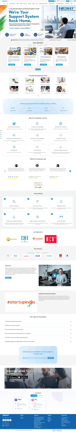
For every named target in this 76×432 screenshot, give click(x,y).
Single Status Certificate (43, 3)
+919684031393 (19, 408)
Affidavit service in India (37, 423)
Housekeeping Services (37, 424)
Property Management (60, 3)
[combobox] (38, 31)
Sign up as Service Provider (65, 422)
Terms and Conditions (64, 417)
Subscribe (51, 357)
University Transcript (23, 3)
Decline (54, 430)
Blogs (71, 3)
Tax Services (67, 3)
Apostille (29, 3)
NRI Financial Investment (38, 426)
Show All (38, 95)
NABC (17, 3)
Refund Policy (63, 425)
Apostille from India (37, 421)
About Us (21, 417)
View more (8, 277)
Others (49, 421)
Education (45, 45)
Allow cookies (59, 430)
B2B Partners (38, 252)
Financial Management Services (39, 417)
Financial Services (52, 3)
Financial (34, 45)
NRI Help (21, 418)
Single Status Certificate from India (39, 422)
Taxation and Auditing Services (38, 419)
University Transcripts (37, 420)
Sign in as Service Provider (65, 421)
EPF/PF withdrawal (37, 427)
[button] (75, 19)
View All (38, 69)
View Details (11, 64)
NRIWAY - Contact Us (64, 419)
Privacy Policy (63, 418)
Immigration (40, 45)
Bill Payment (36, 425)
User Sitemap (63, 424)
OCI (7, 3)
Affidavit (33, 3)
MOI (37, 3)
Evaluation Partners (30, 252)
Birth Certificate (12, 3)
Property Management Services (39, 418)
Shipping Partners (45, 252)
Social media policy (64, 420)
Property (29, 45)
